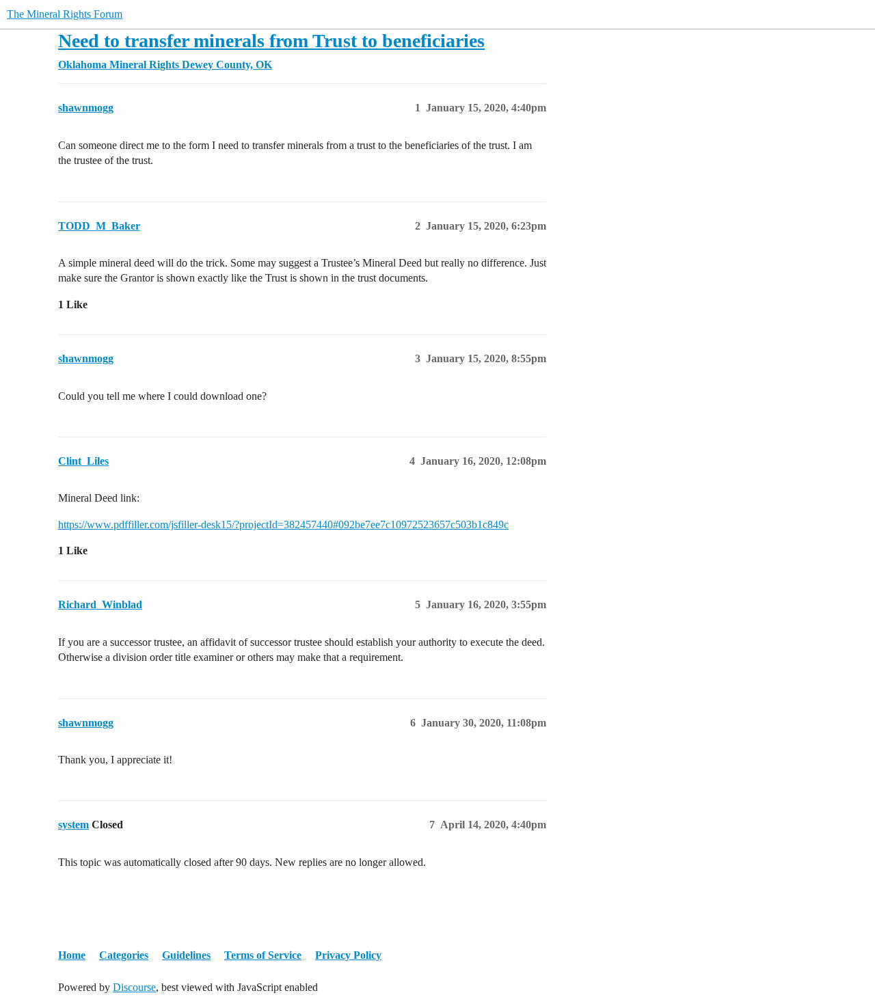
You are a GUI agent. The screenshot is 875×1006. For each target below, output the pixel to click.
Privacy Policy (348, 955)
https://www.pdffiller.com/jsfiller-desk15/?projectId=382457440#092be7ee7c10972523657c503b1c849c (283, 524)
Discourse (134, 987)
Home (71, 955)
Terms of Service (262, 955)
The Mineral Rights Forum (64, 14)
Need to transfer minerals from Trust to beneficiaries (271, 40)
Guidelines (186, 955)
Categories (123, 955)
